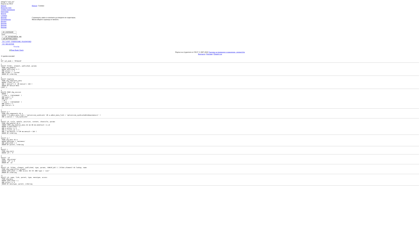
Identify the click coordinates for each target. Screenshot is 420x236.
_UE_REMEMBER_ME (13, 37)
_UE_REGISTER (7, 44)
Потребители (6, 19)
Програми (4, 12)
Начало (3, 6)
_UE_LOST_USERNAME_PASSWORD (16, 42)
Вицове (4, 17)
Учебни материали (8, 10)
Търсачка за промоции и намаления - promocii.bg (226, 52)
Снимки (4, 15)
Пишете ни (218, 54)
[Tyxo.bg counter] (16, 47)
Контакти (201, 54)
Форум (3, 14)
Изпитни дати (6, 8)
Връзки (3, 21)
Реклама (209, 54)
